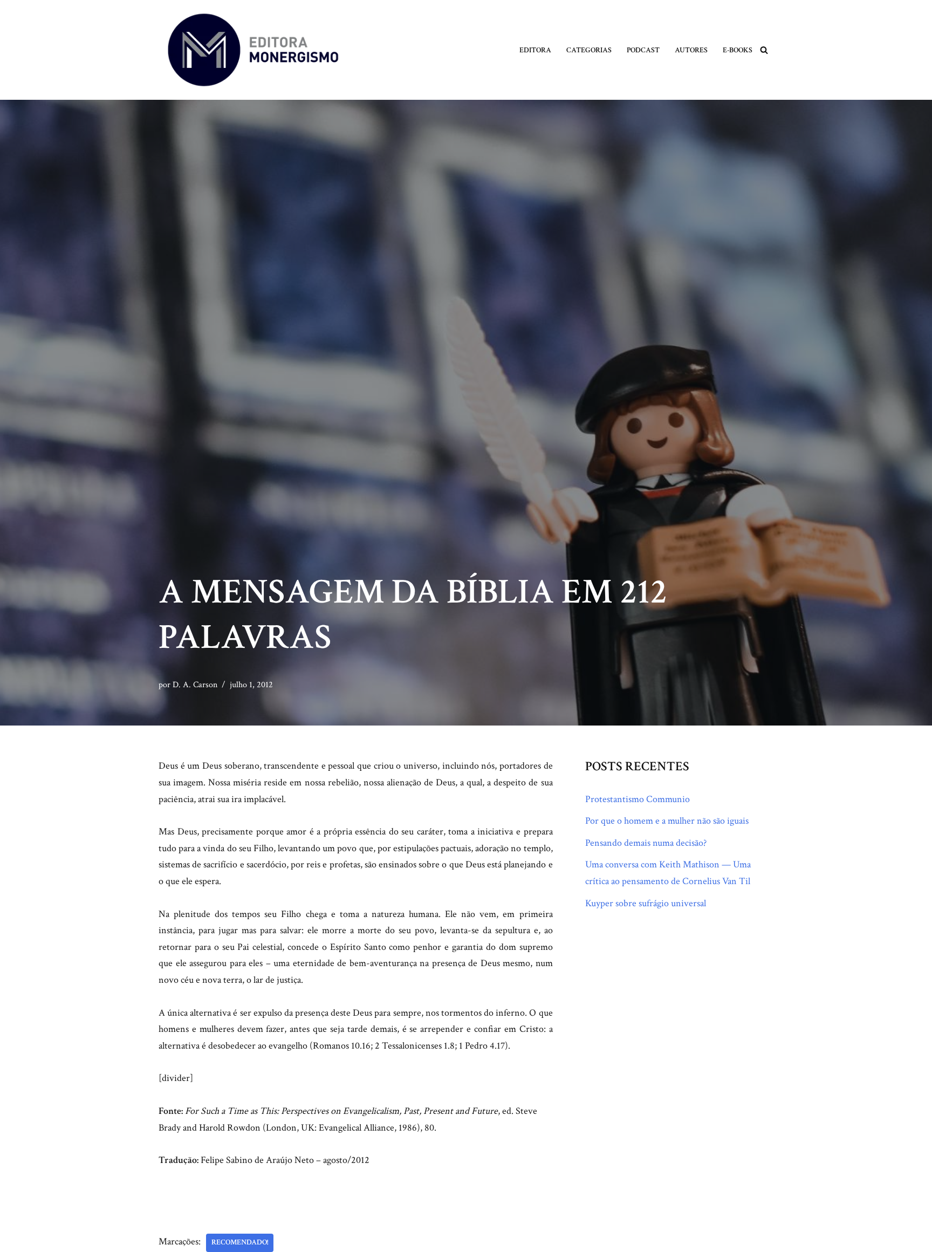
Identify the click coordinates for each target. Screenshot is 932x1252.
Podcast (643, 50)
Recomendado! (239, 1242)
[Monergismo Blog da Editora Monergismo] (253, 50)
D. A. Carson (195, 684)
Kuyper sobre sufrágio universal (645, 903)
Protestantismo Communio (637, 799)
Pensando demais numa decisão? (646, 843)
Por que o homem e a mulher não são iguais (667, 821)
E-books (737, 50)
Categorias (589, 50)
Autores (691, 50)
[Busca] (764, 50)
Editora (535, 50)
